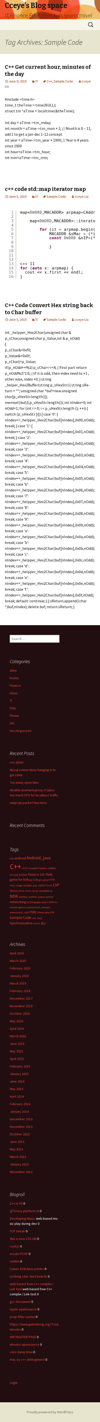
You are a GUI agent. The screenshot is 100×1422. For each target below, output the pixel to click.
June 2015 (17, 1043)
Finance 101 (36, 874)
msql (28, 890)
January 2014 (19, 1111)
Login (13, 1382)
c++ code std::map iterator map (45, 189)
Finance (15, 685)
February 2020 (20, 968)
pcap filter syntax (22, 1317)
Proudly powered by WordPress (50, 1412)
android (20, 858)
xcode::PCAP (19, 1254)
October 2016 (20, 1013)
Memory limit (17, 890)
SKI (12, 723)
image (19, 885)
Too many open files (24, 782)
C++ (49, 81)
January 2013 (19, 1164)
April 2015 (17, 1059)
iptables (27, 885)
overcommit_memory (38, 907)
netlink (49, 896)
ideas (14, 693)
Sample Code (63, 81)
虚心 (43, 923)
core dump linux (21, 1352)
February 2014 (20, 1104)
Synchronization (21, 923)
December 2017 (21, 998)
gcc (31, 879)
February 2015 (20, 1066)
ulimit (36, 923)
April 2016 (17, 1028)
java (35, 885)
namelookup (45, 890)
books (14, 678)
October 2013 (20, 1134)
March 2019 (18, 983)
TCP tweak (17, 1231)
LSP (56, 884)
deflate (52, 868)
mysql (34, 890)
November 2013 (21, 1126)
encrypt (14, 874)
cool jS (14, 1246)
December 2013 (21, 1119)
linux (49, 885)
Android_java (38, 858)
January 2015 (19, 1074)
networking (18, 902)
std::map (37, 918)
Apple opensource (23, 1309)
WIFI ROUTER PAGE (23, 1337)
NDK (14, 896)
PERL (33, 912)
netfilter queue (36, 896)
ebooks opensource (24, 1344)
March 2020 (18, 961)
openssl (22, 907)
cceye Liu (81, 196)
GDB (35, 879)
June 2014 (17, 1081)
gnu (41, 879)
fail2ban (23, 874)
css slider (17, 762)
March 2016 (18, 1036)
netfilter (23, 896)
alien (13, 670)
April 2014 (17, 1096)
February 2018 (20, 991)
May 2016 (16, 1021)
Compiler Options (38, 868)
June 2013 (17, 1141)
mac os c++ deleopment (27, 1359)
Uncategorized (20, 731)
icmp (12, 885)
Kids (13, 708)
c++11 (25, 868)
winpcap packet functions (28, 802)
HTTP (52, 879)
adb (12, 858)
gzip (45, 879)
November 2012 (21, 1172)
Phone (14, 715)
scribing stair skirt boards (28, 1276)
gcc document (20, 1301)
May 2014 (16, 1089)
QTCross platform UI (24, 1211)
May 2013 (16, 1149)
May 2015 (16, 1051)
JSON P (42, 885)
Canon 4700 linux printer (27, 1269)
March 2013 (18, 1157)
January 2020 (19, 976)
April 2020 (17, 953)
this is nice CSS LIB (23, 1238)
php (47, 912)
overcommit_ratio (19, 912)
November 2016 (21, 1006)
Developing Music (22, 1218)
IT (36, 81)
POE (52, 912)
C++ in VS (16, 1203)
